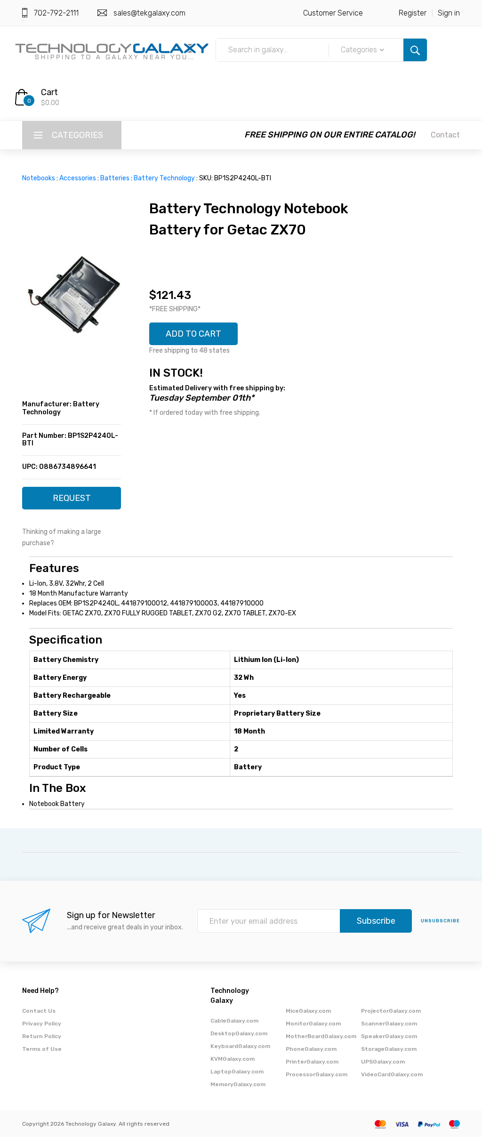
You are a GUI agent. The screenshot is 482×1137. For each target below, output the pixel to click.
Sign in (449, 12)
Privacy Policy (41, 1023)
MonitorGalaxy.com (313, 1023)
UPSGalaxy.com (383, 1061)
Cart (49, 92)
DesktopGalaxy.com (238, 1033)
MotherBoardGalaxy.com (321, 1036)
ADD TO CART (193, 334)
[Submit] (415, 50)
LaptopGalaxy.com (237, 1071)
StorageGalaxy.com (389, 1049)
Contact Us (39, 1011)
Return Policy (41, 1036)
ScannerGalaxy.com (389, 1023)
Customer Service (333, 12)
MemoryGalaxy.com (237, 1084)
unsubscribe (440, 921)
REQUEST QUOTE (72, 501)
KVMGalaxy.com (232, 1059)
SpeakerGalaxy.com (389, 1036)
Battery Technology (164, 178)
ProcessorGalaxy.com (316, 1074)
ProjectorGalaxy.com (391, 1011)
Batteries (114, 178)
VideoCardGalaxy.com (392, 1074)
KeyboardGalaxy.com (240, 1046)
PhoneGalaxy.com (311, 1049)
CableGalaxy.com (234, 1020)
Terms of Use (42, 1049)
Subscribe (376, 921)
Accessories (77, 178)
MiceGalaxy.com (308, 1011)
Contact (445, 134)
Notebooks (38, 178)
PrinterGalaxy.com (312, 1061)
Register (412, 12)
